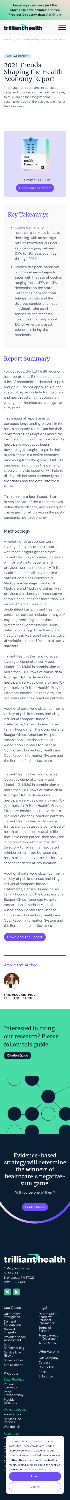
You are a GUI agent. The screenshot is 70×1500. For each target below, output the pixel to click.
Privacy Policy (37, 1469)
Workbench (12, 1426)
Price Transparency (14, 1393)
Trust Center (47, 1343)
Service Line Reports (12, 1420)
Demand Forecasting (12, 1323)
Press (42, 1371)
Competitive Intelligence (12, 1315)
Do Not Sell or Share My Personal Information (48, 1318)
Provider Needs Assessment (15, 1338)
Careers (44, 1362)
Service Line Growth (12, 1354)
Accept (35, 1476)
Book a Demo (35, 1207)
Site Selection (13, 1364)
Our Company (49, 1357)
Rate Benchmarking (14, 1346)
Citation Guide (17, 1055)
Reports (9, 39)
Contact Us (46, 1367)
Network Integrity (10, 1331)
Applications (13, 1414)
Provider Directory (10, 1401)
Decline (35, 1486)
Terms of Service (45, 1329)
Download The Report (35, 188)
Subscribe (46, 1376)
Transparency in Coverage (48, 1337)
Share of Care (13, 1360)
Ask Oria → (53, 15)
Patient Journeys (10, 1386)
